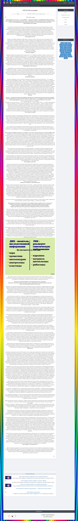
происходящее (68, 51)
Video (65, 22)
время (66, 43)
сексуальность (63, 54)
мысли (61, 48)
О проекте (25, 2)
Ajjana (18, 13)
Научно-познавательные (25, 5)
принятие (62, 51)
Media (18, 5)
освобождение (63, 49)
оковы (70, 48)
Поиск (64, 2)
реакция (62, 53)
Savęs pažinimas (7, 5)
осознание (69, 49)
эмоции (65, 58)
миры (65, 46)
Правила (14, 2)
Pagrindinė (14, 5)
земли (66, 44)
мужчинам (69, 46)
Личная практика (65, 17)
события (69, 54)
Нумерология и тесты (65, 15)
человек (65, 56)
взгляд (62, 43)
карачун (70, 44)
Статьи (65, 12)
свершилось (68, 53)
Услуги (65, 24)
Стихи (66, 19)
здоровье (61, 44)
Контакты (19, 2)
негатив (65, 48)
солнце (61, 56)
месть (61, 46)
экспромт (70, 56)
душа (69, 43)
